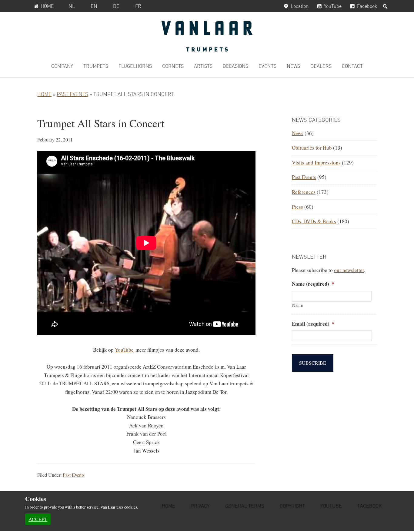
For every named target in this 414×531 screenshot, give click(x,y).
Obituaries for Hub (312, 147)
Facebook (367, 6)
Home (47, 6)
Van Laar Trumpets (207, 36)
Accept (37, 519)
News (297, 133)
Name (297, 305)
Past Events (72, 94)
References (304, 191)
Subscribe (312, 363)
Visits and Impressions (316, 162)
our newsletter (349, 270)
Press (297, 206)
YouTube (333, 6)
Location (300, 6)
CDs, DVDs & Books (314, 221)
